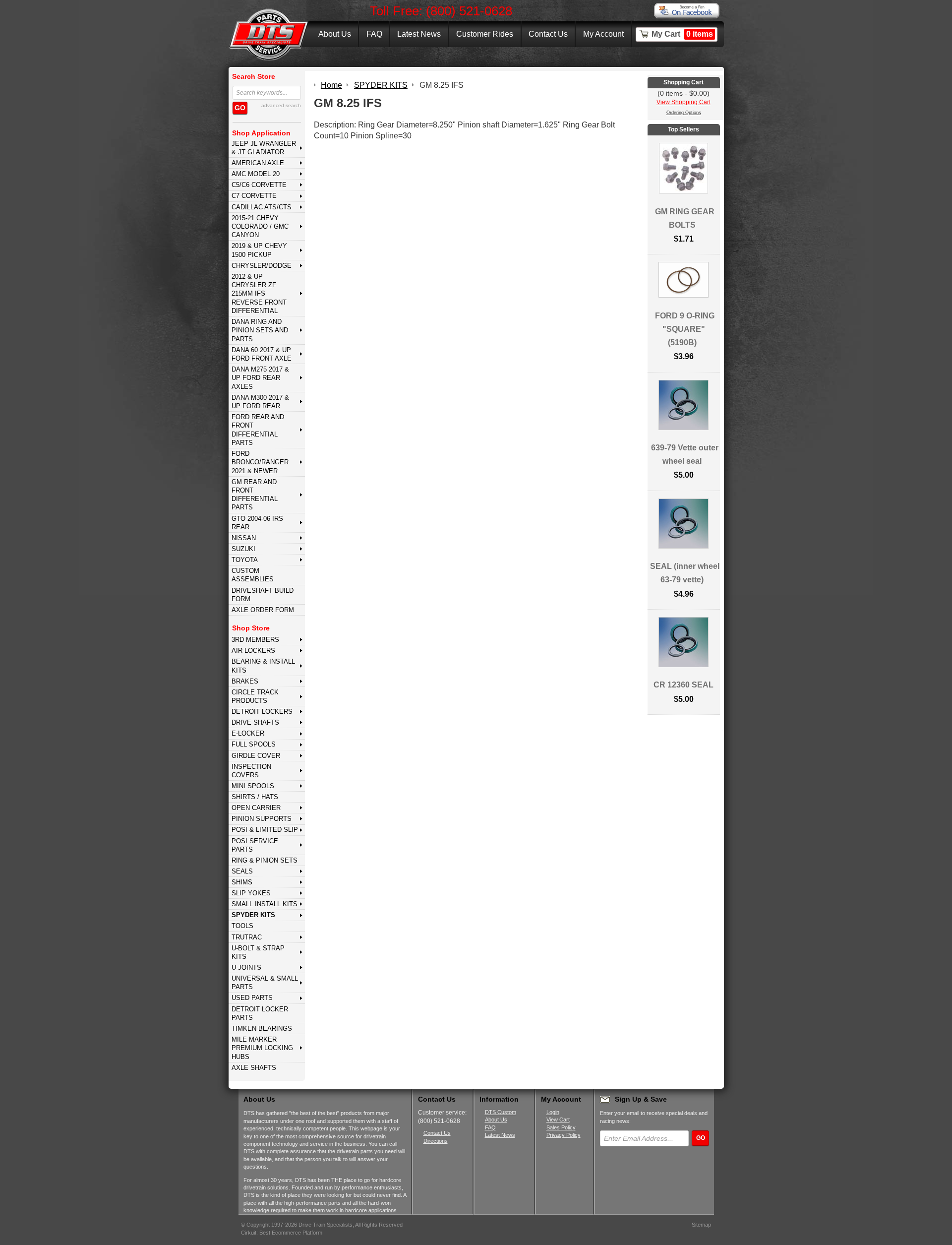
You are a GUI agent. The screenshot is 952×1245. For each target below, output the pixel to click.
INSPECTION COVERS (251, 771)
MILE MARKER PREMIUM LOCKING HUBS (262, 1048)
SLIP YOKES (251, 893)
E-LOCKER (248, 733)
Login (552, 1112)
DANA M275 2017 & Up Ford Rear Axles (260, 378)
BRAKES (245, 681)
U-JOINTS (246, 967)
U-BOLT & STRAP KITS (258, 952)
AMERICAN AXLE (258, 163)
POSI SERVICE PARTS (255, 845)
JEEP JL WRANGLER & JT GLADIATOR (264, 148)
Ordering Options (683, 112)
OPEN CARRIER (256, 807)
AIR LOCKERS (253, 650)
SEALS (242, 871)
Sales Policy (561, 1127)
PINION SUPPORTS (262, 818)
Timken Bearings (262, 1028)
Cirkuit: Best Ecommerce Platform (281, 1233)
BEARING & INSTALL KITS (263, 666)
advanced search (281, 105)
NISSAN (244, 538)
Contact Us (548, 34)
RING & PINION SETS (265, 860)
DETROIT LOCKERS (262, 711)
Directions (435, 1141)
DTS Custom (500, 1112)
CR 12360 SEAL (684, 685)
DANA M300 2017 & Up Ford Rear (260, 402)
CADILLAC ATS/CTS (262, 207)
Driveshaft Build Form (263, 595)
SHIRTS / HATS (255, 797)
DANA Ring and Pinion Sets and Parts (260, 330)
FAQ (374, 34)
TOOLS (242, 926)
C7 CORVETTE (254, 195)
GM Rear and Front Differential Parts (255, 494)
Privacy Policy (563, 1135)
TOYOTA (245, 559)
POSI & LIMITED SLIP (265, 829)
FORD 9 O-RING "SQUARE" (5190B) (684, 329)
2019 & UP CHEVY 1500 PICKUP (259, 250)
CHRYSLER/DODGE (262, 265)
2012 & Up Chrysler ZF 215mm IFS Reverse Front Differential (259, 293)
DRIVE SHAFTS (255, 722)
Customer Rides (484, 34)
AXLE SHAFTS (254, 1067)
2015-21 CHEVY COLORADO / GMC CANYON (260, 226)
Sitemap (701, 1225)
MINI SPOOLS (253, 786)
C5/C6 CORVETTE (259, 184)
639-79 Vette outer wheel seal (684, 454)
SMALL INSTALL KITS (265, 904)
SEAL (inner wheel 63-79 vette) (684, 573)
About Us (334, 34)
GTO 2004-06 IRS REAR (257, 523)
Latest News (419, 34)
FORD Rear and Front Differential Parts (258, 429)
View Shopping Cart (683, 102)
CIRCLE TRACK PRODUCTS (255, 696)
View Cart (558, 1119)
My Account (603, 34)
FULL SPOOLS (254, 744)
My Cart (682, 34)
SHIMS (242, 882)
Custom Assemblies (253, 575)
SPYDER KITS (253, 915)
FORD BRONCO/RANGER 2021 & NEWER (260, 462)
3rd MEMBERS (255, 639)
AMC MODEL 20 (256, 174)
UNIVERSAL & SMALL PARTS (265, 983)
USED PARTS (252, 997)
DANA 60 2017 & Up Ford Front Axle (262, 354)
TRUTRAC (247, 937)
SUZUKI (243, 549)
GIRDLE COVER (256, 755)
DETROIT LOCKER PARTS (260, 1013)
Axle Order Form (263, 610)
